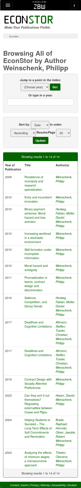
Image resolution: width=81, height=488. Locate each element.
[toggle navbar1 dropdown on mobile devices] (7, 5)
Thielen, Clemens (61, 454)
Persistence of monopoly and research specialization (34, 183)
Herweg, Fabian (61, 211)
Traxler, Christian (61, 332)
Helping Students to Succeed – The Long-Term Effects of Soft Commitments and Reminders (38, 428)
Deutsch (72, 485)
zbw (39, 7)
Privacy (34, 485)
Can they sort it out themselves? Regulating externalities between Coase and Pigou (38, 403)
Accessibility (59, 485)
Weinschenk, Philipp (64, 179)
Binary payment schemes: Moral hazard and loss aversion (35, 215)
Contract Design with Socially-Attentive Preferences (38, 383)
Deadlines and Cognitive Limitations (38, 324)
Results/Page (46, 132)
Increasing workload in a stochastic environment (38, 237)
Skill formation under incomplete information (38, 253)
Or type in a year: (40, 95)
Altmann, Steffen (61, 324)
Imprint (24, 485)
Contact (14, 485)
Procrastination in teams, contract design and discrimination (36, 283)
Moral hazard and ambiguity (36, 268)
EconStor (14, 36)
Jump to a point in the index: (40, 80)
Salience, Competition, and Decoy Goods (36, 302)
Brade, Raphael (61, 422)
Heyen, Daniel (65, 395)
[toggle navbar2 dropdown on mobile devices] (74, 5)
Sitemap (45, 485)
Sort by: (24, 124)
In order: (56, 124)
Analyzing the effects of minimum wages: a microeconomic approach (38, 458)
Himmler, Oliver (61, 430)
